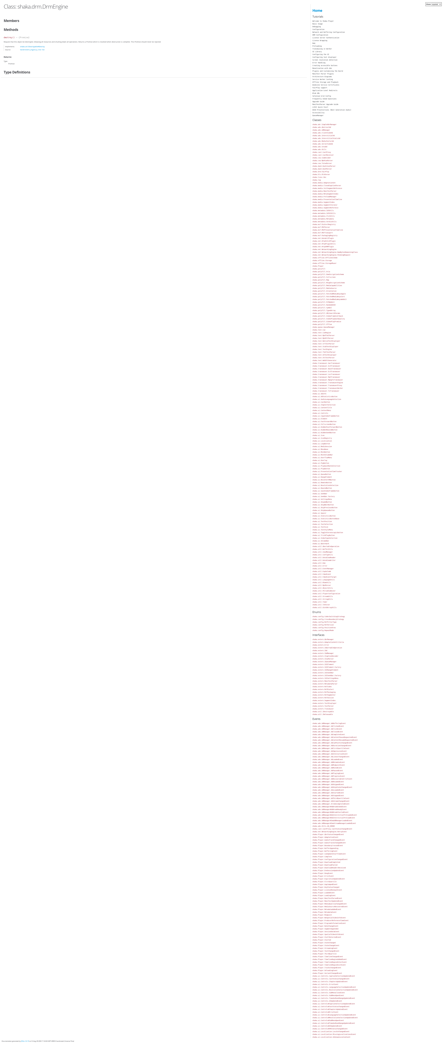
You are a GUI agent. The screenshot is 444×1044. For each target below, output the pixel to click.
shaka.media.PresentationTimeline (327, 199)
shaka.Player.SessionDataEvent (325, 931)
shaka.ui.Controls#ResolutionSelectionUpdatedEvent (335, 1018)
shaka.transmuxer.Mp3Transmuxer (326, 377)
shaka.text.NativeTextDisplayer (326, 341)
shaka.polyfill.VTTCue (322, 324)
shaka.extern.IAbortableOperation (327, 648)
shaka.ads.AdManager (321, 130)
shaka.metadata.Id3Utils (323, 210)
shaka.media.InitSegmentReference (327, 188)
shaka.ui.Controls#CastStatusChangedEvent (330, 1006)
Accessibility (318, 113)
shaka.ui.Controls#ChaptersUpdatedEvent (330, 1009)
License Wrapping (319, 40)
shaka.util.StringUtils (322, 599)
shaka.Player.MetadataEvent (324, 912)
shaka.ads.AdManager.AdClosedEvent (327, 732)
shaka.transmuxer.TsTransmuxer (325, 391)
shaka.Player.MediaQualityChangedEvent (329, 904)
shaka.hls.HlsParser (321, 174)
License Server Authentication (325, 38)
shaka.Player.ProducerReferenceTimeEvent (330, 920)
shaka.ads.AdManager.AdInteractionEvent (330, 754)
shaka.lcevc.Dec (319, 177)
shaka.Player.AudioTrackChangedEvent (328, 840)
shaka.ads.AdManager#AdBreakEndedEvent (329, 807)
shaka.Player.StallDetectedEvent (326, 937)
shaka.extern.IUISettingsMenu (325, 678)
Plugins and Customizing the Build (327, 71)
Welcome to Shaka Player (323, 21)
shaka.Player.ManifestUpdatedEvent (327, 901)
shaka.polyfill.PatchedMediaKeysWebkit (329, 299)
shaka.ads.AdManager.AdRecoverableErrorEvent (332, 779)
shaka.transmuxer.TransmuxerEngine (327, 383)
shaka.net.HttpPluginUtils (324, 244)
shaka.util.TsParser (321, 605)
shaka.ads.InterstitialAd (323, 135)
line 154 (41, 50)
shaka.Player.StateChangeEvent (325, 945)
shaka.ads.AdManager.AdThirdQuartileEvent (330, 798)
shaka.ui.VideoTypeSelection (324, 538)
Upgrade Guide (318, 101)
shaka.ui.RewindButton (322, 488)
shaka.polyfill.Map (320, 280)
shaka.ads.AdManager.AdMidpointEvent (328, 765)
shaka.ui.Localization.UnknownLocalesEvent (331, 1037)
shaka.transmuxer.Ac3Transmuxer (326, 366)
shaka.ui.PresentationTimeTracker (327, 471)
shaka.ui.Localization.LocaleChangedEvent (330, 1031)
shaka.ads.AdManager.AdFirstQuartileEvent (330, 748)
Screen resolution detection (324, 60)
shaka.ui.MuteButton (321, 452)
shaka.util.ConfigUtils (322, 555)
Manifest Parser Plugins (323, 74)
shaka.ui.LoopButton (321, 444)
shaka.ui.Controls (320, 413)
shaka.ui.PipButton (320, 463)
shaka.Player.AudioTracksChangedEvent (329, 843)
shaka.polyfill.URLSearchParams (326, 313)
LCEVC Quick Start (320, 107)
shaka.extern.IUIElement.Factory (326, 667)
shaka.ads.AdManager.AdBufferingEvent (329, 723)
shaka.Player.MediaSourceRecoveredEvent (330, 907)
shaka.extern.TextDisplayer (324, 703)
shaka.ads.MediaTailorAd (323, 141)
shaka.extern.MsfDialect (323, 689)
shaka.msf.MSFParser (321, 227)
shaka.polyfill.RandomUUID (324, 305)
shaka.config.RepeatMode (323, 630)
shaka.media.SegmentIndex (323, 202)
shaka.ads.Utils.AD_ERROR (323, 826)
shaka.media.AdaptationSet (324, 183)
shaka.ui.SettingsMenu (322, 499)
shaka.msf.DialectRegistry (324, 224)
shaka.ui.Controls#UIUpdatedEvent (327, 1026)
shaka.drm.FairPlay (320, 172)
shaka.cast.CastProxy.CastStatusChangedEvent (332, 829)
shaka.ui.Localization (322, 441)
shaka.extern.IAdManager (323, 653)
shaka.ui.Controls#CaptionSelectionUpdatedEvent (333, 1004)
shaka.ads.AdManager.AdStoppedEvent (328, 795)
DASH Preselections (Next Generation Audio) (331, 110)
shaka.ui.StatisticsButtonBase (325, 519)
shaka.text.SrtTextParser (323, 344)
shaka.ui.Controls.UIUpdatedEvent (327, 1001)
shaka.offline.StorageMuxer (324, 263)
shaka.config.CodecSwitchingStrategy (328, 616)
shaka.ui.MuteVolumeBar (322, 455)
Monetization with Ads (322, 68)
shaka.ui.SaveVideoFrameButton (325, 491)
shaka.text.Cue (318, 330)
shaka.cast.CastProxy (321, 152)
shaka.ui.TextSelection (322, 524)
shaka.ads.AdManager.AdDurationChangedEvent (331, 746)
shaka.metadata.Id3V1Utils (324, 213)
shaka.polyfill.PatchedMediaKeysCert (328, 296)
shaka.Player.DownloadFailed (324, 865)
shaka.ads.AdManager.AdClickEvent (327, 729)
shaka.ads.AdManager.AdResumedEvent (328, 782)
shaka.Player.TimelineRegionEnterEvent (329, 962)
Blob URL (316, 93)
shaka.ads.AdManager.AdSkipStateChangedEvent (332, 787)
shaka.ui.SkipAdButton (322, 502)
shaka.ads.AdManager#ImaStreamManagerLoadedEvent (334, 823)
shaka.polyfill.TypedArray (324, 310)
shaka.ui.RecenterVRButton (324, 480)
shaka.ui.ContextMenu (321, 410)
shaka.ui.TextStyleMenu (322, 530)
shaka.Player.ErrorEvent (323, 876)
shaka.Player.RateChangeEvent (325, 926)
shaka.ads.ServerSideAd (322, 144)
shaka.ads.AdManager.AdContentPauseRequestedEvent (334, 737)
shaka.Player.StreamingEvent (324, 948)
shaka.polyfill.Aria (321, 272)
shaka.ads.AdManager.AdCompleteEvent (328, 734)
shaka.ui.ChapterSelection (324, 405)
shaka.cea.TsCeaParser (322, 163)
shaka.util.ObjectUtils (322, 588)
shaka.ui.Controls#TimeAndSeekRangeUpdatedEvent (333, 1023)
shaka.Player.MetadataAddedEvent (326, 909)
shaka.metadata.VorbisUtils (324, 222)
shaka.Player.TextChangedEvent (325, 951)
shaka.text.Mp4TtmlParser (323, 335)
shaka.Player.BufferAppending (325, 848)
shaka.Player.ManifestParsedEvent (327, 898)
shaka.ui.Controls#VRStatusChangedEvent (330, 1029)
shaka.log (316, 180)
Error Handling (318, 63)
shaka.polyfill (318, 269)
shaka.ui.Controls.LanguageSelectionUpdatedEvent (334, 987)
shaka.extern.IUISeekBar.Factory (326, 675)
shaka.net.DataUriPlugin (323, 238)
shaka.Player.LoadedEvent (323, 893)
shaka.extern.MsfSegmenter (324, 695)
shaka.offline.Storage (322, 260)
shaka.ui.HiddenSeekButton (324, 433)
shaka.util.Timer (319, 602)
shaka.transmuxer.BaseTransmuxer (326, 369)
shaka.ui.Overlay (319, 460)
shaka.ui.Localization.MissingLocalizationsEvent (334, 1034)
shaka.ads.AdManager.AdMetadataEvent (328, 762)
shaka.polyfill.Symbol (322, 308)
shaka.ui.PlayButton (321, 469)
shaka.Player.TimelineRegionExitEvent (329, 965)
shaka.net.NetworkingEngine (324, 249)
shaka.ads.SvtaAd (319, 147)
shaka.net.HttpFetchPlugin (324, 241)
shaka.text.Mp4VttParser (323, 338)
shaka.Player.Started (321, 940)
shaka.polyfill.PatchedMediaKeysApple (329, 294)
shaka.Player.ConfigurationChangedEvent (330, 859)
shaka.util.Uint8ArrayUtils (324, 607)
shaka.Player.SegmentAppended (325, 929)
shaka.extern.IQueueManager (324, 662)
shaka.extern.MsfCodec (322, 687)
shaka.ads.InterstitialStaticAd (326, 138)
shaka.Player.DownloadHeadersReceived (329, 868)
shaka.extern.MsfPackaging (324, 692)
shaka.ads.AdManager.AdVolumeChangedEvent (330, 801)
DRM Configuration (320, 35)
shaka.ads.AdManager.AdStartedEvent (328, 793)
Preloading (317, 46)
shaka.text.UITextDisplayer (324, 355)
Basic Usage (317, 24)
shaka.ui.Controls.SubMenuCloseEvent (328, 993)
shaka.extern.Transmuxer (323, 709)
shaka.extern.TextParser (323, 706)
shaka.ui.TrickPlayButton (323, 535)
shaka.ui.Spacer (319, 513)
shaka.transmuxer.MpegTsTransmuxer (327, 380)
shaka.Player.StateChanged (324, 943)
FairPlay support (319, 88)
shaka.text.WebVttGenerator (324, 360)
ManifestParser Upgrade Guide (325, 104)
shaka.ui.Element (319, 419)
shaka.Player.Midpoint (322, 915)
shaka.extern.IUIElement (323, 664)
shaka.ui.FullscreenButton (324, 424)
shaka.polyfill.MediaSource (324, 288)
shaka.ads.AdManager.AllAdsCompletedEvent (330, 804)
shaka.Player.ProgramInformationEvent (329, 923)
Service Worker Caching (322, 79)
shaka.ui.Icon (318, 435)
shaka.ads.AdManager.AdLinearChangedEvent (330, 757)
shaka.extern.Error (320, 645)
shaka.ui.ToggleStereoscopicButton (327, 532)
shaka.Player (318, 266)
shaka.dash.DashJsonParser (324, 166)
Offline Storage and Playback (325, 82)
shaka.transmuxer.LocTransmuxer (326, 374)
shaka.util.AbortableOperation (325, 546)
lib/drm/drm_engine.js (28, 50)
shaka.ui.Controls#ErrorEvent (325, 1012)
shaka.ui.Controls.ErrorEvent (325, 984)
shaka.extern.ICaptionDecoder (325, 656)
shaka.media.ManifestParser (324, 191)
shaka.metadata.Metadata (323, 219)
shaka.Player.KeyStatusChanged (325, 887)
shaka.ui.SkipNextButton (323, 505)
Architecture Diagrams (322, 76)
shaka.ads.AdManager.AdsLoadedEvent (328, 790)
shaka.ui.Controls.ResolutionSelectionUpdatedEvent (335, 990)
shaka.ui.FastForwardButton (324, 421)
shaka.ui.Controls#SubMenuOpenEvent (328, 1020)
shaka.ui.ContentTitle (322, 408)
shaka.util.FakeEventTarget (324, 577)
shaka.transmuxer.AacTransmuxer (326, 363)
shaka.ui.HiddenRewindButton (324, 430)
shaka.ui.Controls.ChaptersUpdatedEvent (330, 981)
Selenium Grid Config (321, 96)
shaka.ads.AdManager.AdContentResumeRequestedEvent (335, 740)
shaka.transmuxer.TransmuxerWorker (327, 388)
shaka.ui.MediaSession (322, 446)
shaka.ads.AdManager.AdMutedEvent (327, 768)
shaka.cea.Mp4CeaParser (322, 160)
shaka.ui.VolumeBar (320, 541)
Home (317, 10)
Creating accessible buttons (324, 65)
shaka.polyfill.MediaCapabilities (327, 285)
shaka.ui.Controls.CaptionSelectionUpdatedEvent (333, 976)
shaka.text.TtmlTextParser (324, 352)
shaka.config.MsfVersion (323, 625)
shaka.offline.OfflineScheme (324, 258)
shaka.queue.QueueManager (323, 327)
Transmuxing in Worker (322, 49)
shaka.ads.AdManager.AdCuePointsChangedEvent (332, 743)
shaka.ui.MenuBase (320, 449)
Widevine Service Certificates (325, 85)
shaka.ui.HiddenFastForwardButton (327, 427)
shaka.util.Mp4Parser (321, 585)
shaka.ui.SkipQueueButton (323, 510)
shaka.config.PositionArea (324, 628)
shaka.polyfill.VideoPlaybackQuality (328, 319)
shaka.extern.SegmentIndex (324, 700)
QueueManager (318, 115)
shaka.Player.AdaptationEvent (325, 837)
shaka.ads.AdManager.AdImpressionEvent (329, 751)
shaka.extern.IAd (319, 650)
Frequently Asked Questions (324, 99)
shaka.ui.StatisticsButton (324, 516)
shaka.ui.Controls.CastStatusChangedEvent (330, 979)
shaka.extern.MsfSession (323, 698)
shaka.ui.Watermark (320, 544)
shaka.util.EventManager (323, 569)
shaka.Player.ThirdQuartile (324, 954)
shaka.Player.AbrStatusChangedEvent (328, 834)
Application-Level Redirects (324, 90)
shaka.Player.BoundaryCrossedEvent (327, 845)
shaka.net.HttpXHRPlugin (323, 247)
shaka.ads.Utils (319, 149)
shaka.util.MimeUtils (321, 582)
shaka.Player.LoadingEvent (324, 895)
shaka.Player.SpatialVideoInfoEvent (328, 934)
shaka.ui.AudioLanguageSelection (326, 399)
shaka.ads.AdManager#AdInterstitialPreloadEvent (333, 818)
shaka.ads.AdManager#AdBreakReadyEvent (329, 809)
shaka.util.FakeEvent (321, 574)
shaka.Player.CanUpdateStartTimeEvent (329, 854)
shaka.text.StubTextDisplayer (325, 346)
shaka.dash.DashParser (322, 169)
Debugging (316, 27)
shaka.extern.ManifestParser (324, 681)
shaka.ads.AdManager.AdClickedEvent (328, 726)
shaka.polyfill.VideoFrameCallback (327, 316)
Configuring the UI (320, 54)
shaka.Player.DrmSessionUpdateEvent (328, 870)
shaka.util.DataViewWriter (324, 560)
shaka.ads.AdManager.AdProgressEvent (328, 776)
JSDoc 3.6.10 (25, 1041)
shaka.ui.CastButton (321, 402)
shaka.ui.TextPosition (322, 521)
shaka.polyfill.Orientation (324, 291)
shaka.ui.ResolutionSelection (325, 485)
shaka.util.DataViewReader (324, 557)
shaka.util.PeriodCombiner (324, 591)
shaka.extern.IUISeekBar (323, 673)
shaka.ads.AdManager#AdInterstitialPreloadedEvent (334, 815)
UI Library (317, 52)
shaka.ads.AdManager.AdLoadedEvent (327, 759)
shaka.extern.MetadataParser (324, 684)
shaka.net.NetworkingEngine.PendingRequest (331, 255)
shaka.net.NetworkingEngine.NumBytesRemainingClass (335, 252)
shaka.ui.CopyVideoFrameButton (325, 416)
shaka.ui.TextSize (320, 527)
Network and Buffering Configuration (328, 32)
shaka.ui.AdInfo (319, 394)
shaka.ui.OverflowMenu (322, 457)
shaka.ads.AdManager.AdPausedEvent (327, 770)
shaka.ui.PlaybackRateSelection (326, 466)
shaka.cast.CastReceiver (323, 155)
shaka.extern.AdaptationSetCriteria (328, 642)
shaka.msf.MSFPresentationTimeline (327, 230)
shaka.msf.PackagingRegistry (324, 235)
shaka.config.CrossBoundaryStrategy (328, 619)
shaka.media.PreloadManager (324, 197)
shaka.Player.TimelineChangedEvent (327, 956)
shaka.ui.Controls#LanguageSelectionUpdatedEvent (334, 1015)
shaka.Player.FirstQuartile (324, 882)
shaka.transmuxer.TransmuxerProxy (327, 385)
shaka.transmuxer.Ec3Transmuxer (326, 371)
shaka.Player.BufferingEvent (324, 851)
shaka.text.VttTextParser (323, 358)
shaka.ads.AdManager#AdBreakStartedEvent (330, 812)
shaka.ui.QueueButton (321, 474)
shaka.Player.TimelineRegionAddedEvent (329, 959)
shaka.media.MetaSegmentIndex (325, 194)
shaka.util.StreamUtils (322, 596)
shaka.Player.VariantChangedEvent (327, 973)
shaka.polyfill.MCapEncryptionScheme (328, 283)
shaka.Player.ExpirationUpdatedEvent (328, 879)
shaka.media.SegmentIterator (324, 205)
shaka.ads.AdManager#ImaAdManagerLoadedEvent (332, 820)
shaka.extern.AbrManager (323, 639)
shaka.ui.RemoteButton (322, 482)
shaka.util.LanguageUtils (323, 580)
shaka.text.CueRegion (321, 333)
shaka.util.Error (319, 566)
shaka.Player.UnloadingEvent (324, 970)
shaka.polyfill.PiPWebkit (323, 302)
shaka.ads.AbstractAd (321, 127)
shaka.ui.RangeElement (322, 477)
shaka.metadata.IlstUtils (323, 216)
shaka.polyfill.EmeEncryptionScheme (328, 274)
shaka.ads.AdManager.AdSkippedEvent (328, 784)
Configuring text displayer (324, 57)
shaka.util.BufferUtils (322, 549)
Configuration (318, 29)
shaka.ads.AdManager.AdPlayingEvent (328, 773)
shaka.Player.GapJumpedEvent (324, 884)
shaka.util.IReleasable (322, 714)
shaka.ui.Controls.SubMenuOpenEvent (328, 995)
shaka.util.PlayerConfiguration (326, 594)
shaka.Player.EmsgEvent (322, 873)
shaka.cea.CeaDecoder (321, 158)
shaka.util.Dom (318, 563)
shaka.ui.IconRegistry (322, 438)
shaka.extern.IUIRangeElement (325, 670)
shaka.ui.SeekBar (319, 494)
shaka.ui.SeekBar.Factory (323, 496)
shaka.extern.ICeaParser (323, 659)
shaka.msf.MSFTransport (322, 233)
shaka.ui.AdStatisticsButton (324, 396)
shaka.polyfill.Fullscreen (324, 277)
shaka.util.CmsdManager (322, 552)
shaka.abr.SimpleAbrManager (324, 124)
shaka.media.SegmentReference (325, 208)
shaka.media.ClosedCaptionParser (326, 185)
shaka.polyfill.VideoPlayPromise (326, 321)
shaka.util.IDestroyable (323, 712)
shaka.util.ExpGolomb (321, 571)
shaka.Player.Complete (322, 857)
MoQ (313, 43)
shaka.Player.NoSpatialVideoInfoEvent (329, 918)
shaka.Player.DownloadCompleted (326, 862)
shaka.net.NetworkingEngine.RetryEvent (329, 832)
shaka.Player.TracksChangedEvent (326, 968)
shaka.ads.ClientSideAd (322, 133)
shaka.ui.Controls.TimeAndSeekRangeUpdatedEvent (333, 998)
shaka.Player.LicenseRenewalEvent (327, 890)
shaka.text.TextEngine (322, 349)
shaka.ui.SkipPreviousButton (324, 507)
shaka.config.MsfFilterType (324, 622)
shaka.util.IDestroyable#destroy (32, 46)
